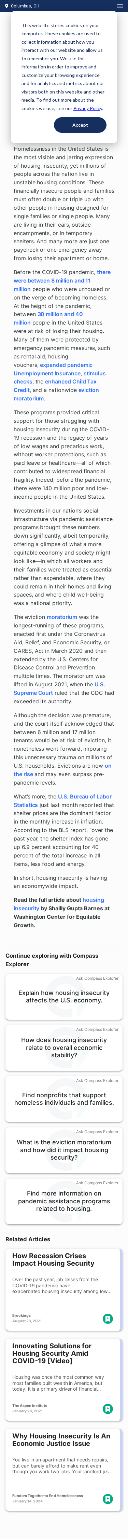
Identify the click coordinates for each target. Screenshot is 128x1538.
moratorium (62, 617)
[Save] (108, 1319)
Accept (80, 125)
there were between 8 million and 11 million (62, 280)
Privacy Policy (87, 108)
